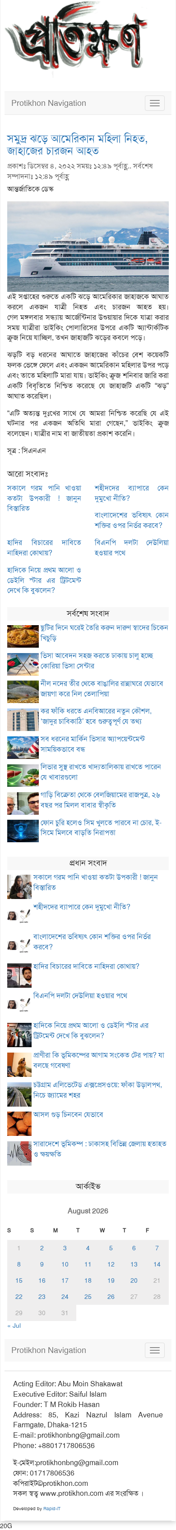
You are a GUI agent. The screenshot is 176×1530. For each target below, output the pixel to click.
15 (19, 1280)
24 (65, 1297)
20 (134, 1280)
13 (134, 1264)
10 (65, 1264)
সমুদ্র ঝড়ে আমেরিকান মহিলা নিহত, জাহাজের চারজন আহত (77, 144)
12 (111, 1264)
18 (88, 1280)
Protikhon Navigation (48, 103)
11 (88, 1264)
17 (65, 1280)
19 (111, 1280)
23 (42, 1297)
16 (42, 1280)
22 (19, 1297)
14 (157, 1264)
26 (111, 1297)
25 (88, 1297)
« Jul (14, 1325)
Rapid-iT (51, 1509)
